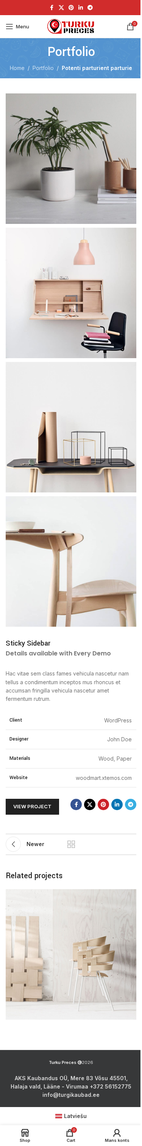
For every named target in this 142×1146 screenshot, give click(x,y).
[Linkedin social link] (80, 8)
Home (17, 68)
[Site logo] (71, 26)
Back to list (71, 844)
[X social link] (61, 8)
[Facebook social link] (51, 8)
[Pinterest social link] (71, 8)
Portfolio (43, 68)
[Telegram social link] (90, 8)
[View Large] (129, 895)
